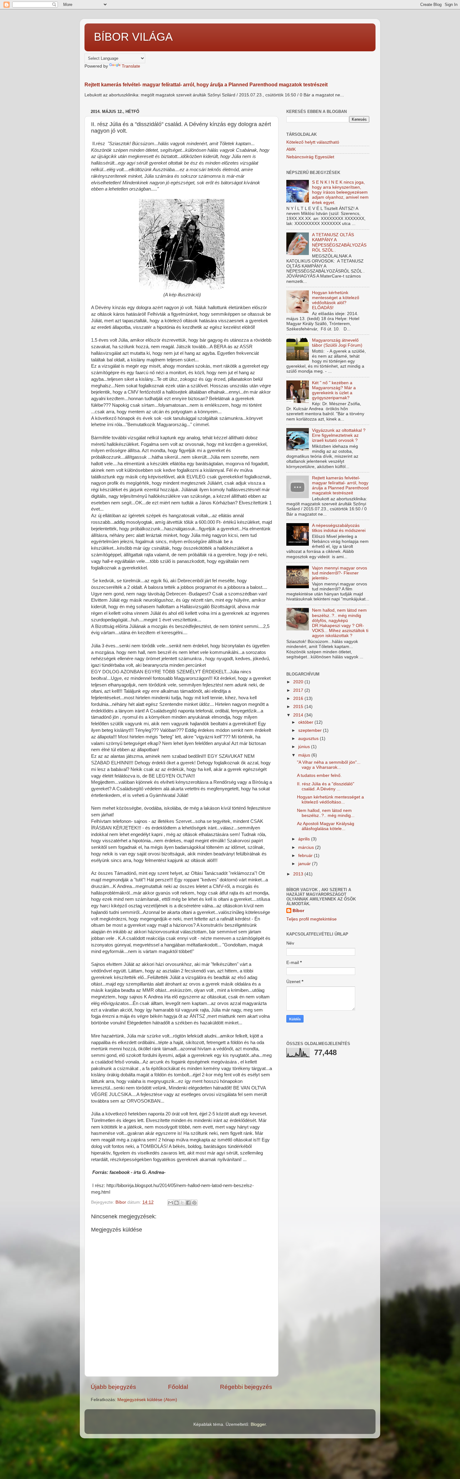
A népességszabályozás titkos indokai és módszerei (338, 528)
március (306, 847)
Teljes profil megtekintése (311, 919)
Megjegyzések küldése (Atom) (147, 1399)
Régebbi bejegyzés (246, 1387)
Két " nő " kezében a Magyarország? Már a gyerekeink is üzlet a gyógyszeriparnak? (334, 390)
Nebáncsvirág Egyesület (310, 157)
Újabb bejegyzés (113, 1387)
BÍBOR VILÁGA (133, 36)
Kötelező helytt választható (312, 142)
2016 (298, 698)
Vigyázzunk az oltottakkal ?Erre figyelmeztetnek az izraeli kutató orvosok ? (338, 435)
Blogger (258, 1424)
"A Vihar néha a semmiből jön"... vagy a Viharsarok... (328, 765)
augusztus (309, 738)
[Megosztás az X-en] (182, 1203)
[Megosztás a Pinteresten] (194, 1203)
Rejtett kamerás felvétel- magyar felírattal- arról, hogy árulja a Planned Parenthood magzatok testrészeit (206, 84)
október (306, 722)
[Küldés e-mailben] (170, 1203)
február (306, 855)
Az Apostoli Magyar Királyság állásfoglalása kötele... (325, 826)
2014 (298, 715)
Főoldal (178, 1387)
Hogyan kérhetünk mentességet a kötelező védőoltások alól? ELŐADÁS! (335, 300)
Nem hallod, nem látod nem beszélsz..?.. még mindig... (326, 813)
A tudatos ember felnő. (319, 775)
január (305, 863)
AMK (291, 149)
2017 (298, 690)
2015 (298, 706)
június (304, 746)
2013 (298, 874)
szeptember (310, 730)
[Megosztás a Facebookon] (188, 1203)
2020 (298, 682)
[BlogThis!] (176, 1203)
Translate (131, 66)
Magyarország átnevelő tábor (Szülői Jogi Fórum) (337, 343)
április (304, 839)
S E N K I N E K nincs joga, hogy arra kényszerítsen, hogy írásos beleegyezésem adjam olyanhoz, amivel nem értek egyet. (340, 192)
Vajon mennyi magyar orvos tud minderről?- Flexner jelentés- (339, 573)
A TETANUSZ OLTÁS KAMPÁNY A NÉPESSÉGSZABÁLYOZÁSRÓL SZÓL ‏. (339, 242)
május (304, 755)
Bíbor (298, 910)
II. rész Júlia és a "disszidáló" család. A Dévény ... (325, 786)
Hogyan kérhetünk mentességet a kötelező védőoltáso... (330, 799)
